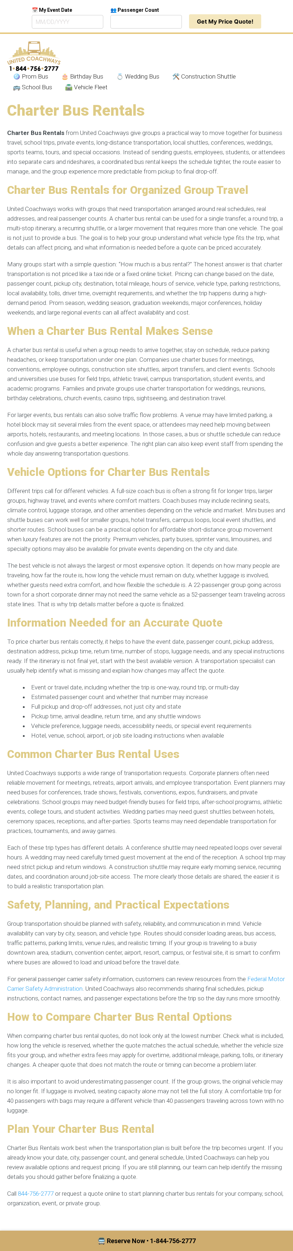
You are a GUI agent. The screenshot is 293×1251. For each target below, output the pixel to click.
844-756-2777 (36, 1193)
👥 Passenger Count (134, 10)
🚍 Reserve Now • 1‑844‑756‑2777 (147, 1241)
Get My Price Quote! (225, 21)
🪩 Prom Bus (30, 76)
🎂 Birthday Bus (82, 76)
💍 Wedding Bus (137, 76)
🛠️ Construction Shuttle (204, 76)
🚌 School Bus (32, 87)
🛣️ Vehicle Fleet (86, 87)
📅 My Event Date (52, 10)
